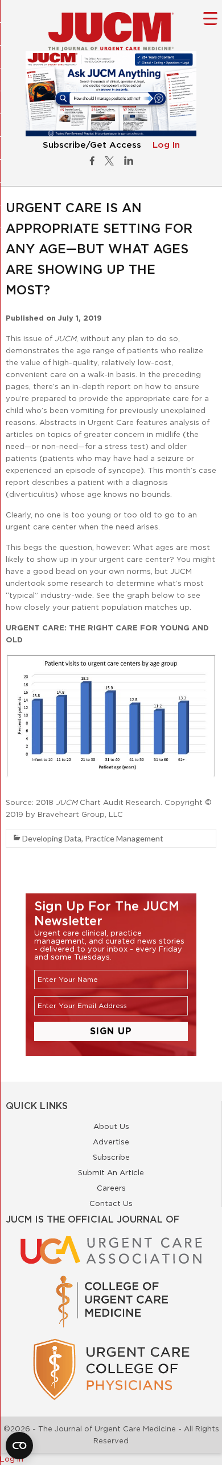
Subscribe (111, 1157)
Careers (111, 1188)
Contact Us (111, 1203)
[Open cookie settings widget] (19, 1445)
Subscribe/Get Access (92, 145)
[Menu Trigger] (210, 18)
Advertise (111, 1142)
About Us (111, 1126)
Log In (166, 145)
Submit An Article (111, 1172)
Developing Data (51, 838)
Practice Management (124, 838)
